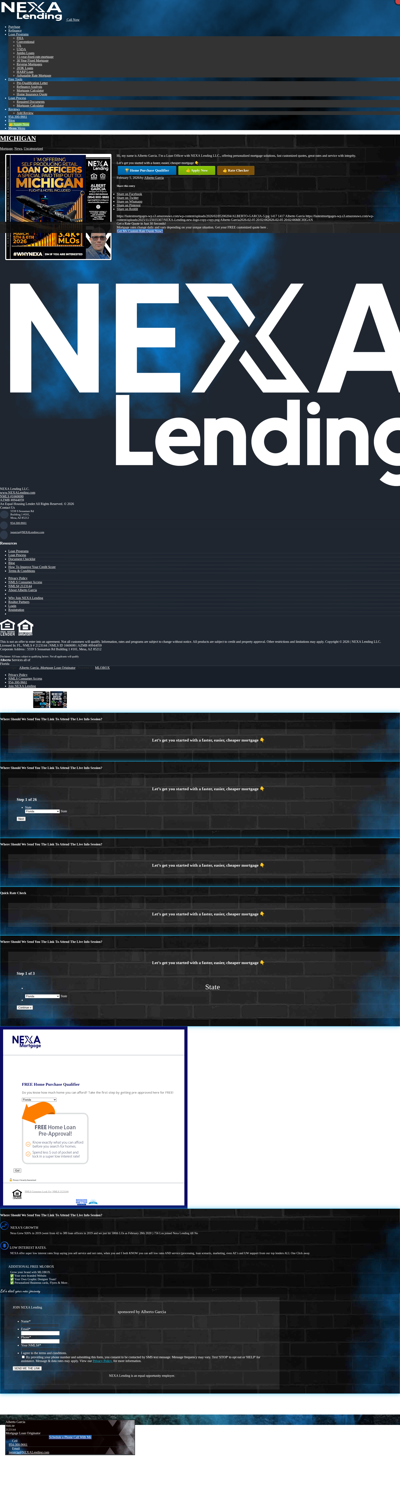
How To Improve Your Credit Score (32, 567)
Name (26, 1321)
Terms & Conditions (21, 571)
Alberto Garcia (154, 177)
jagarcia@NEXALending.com (27, 532)
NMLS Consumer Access (25, 582)
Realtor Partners (18, 602)
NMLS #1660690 (12, 496)
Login (12, 606)
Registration (16, 610)
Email (25, 1329)
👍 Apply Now (197, 170)
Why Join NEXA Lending (25, 598)
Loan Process (17, 555)
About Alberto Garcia (22, 590)
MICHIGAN (18, 138)
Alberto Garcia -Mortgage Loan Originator (47, 667)
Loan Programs (18, 551)
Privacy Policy (18, 578)
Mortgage (6, 148)
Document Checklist (21, 559)
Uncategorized (33, 148)
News (18, 148)
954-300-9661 (18, 523)
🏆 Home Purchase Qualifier (147, 170)
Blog (11, 563)
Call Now (73, 19)
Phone (26, 1337)
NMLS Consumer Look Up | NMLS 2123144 (47, 1191)
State (28, 807)
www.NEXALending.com (17, 492)
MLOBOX (102, 667)
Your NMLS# (31, 1345)
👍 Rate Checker (236, 170)
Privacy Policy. (102, 1361)
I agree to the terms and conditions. (44, 1353)
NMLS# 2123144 (20, 586)
